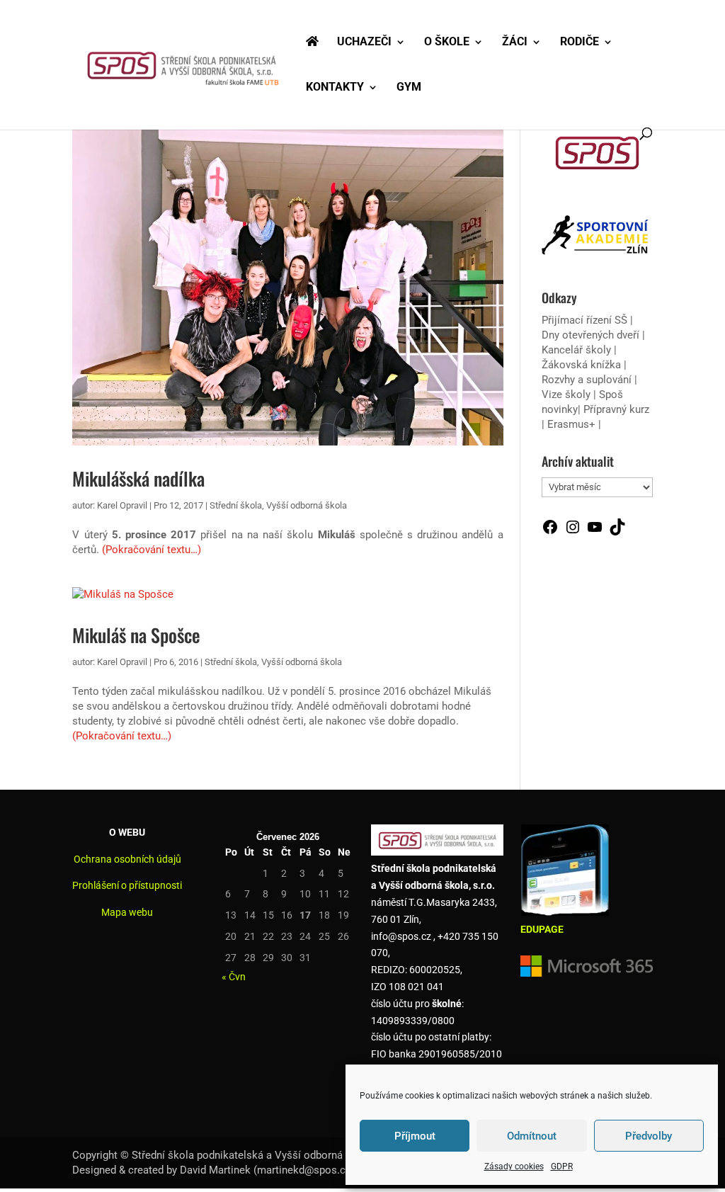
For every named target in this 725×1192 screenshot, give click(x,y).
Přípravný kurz (616, 409)
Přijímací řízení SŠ (584, 320)
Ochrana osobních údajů (127, 859)
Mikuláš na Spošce (136, 635)
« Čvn (234, 976)
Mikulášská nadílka (138, 478)
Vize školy (567, 394)
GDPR (562, 1166)
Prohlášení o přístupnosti (127, 885)
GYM (408, 87)
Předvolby (648, 1136)
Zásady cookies (514, 1166)
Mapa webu (127, 912)
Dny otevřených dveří (590, 335)
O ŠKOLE (446, 42)
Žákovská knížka (581, 364)
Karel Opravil (122, 505)
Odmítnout (531, 1136)
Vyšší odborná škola (306, 505)
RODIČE (579, 42)
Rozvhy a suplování (588, 379)
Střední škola (236, 505)
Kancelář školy (576, 350)
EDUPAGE (542, 929)
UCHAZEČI (364, 42)
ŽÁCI (514, 42)
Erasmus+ (571, 424)
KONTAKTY (335, 87)
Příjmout (414, 1136)
